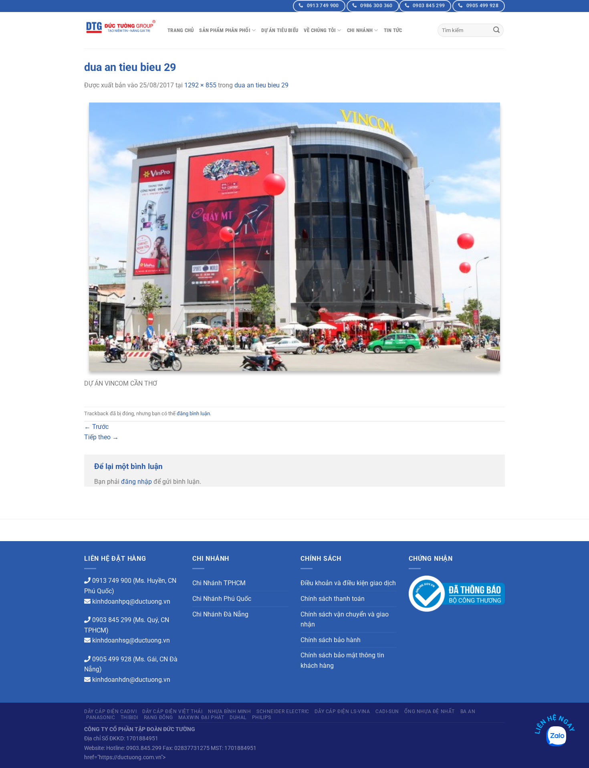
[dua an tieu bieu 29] (294, 239)
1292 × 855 (200, 85)
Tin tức (393, 30)
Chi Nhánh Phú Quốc (221, 598)
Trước (96, 426)
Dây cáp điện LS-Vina (342, 711)
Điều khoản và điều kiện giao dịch (348, 583)
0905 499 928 (111, 659)
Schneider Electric (282, 711)
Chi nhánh (360, 30)
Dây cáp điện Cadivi (110, 711)
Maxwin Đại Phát (201, 717)
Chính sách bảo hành (331, 640)
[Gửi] (496, 30)
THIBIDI (129, 717)
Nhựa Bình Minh (229, 711)
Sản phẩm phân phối (224, 30)
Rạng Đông (158, 717)
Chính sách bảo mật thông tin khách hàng (342, 660)
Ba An (468, 711)
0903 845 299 (111, 620)
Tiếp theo (101, 437)
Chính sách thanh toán (333, 598)
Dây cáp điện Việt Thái (172, 711)
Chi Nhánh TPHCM (219, 583)
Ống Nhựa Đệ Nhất (429, 711)
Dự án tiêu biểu (279, 30)
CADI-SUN (387, 711)
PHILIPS (261, 717)
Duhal (238, 717)
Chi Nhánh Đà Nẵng (220, 614)
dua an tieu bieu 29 (261, 85)
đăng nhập (136, 481)
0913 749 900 (111, 580)
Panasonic (100, 717)
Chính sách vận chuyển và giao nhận (345, 619)
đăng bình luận (193, 413)
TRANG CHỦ (180, 30)
